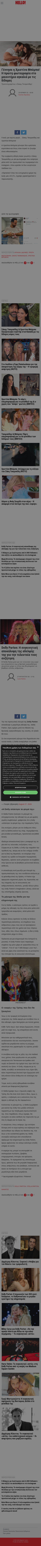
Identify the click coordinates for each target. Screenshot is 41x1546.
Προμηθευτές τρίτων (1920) (23, 765)
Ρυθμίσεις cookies (7, 783)
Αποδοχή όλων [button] (20, 792)
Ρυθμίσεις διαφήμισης (19, 779)
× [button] (38, 747)
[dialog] (20, 773)
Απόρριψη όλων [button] (20, 787)
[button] (20, 797)
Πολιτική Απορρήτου (20, 783)
